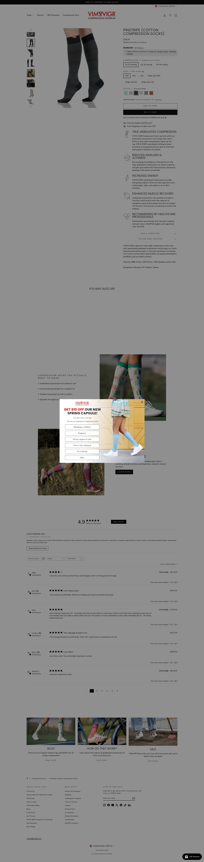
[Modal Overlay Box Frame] (102, 431)
